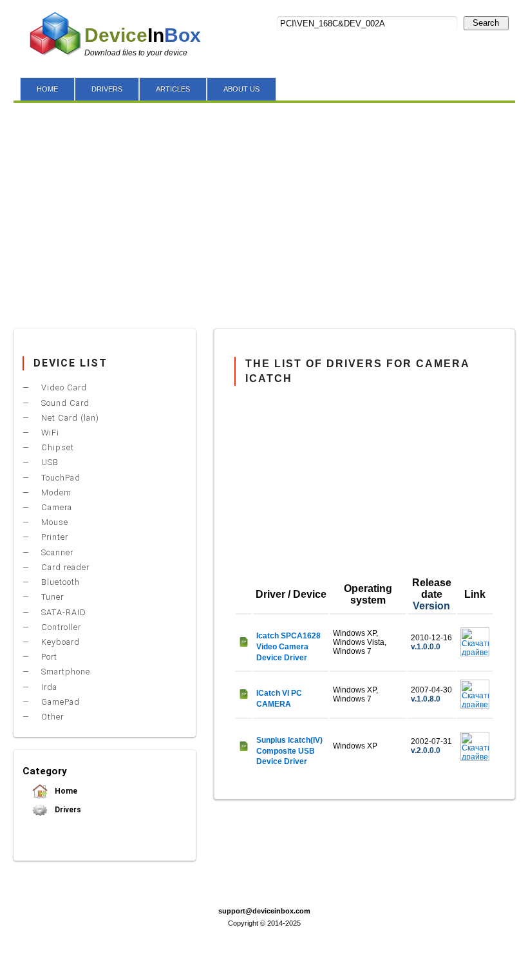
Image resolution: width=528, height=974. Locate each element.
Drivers (67, 809)
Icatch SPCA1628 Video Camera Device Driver (288, 646)
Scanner (56, 552)
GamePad (59, 702)
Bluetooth (59, 582)
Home (65, 791)
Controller (60, 627)
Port (48, 657)
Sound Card (64, 403)
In (142, 35)
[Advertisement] (264, 212)
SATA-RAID (62, 612)
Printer (53, 537)
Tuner (51, 597)
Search (486, 23)
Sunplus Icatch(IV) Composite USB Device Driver (289, 751)
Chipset (56, 447)
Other (51, 716)
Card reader (64, 567)
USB (49, 462)
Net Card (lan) (69, 418)
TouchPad (59, 477)
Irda (48, 687)
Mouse (53, 522)
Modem (55, 492)
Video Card (63, 387)
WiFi (49, 432)
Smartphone (64, 671)
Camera (55, 507)
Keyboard (59, 642)
